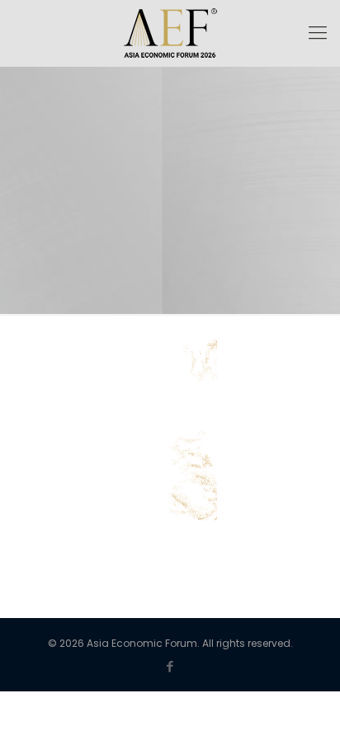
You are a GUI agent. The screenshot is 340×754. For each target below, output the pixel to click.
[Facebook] (170, 666)
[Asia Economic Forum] (170, 33)
